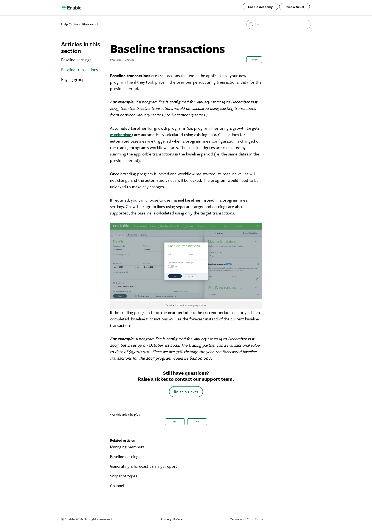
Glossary (88, 24)
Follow (254, 59)
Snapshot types (123, 476)
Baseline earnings (76, 59)
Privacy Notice (171, 519)
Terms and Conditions (246, 519)
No (197, 421)
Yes (175, 421)
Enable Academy (260, 6)
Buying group (73, 79)
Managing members (127, 447)
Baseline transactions (79, 69)
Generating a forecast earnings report (143, 466)
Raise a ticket (294, 6)
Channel (117, 485)
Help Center (69, 24)
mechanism (121, 134)
